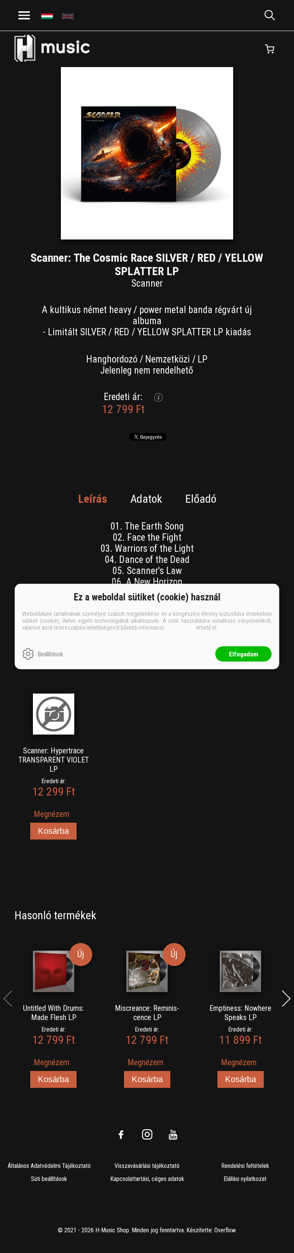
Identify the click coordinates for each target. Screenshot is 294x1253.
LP (202, 359)
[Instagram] (147, 1134)
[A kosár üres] (269, 49)
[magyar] (48, 15)
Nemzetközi (167, 359)
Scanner (147, 283)
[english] (68, 15)
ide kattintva (180, 627)
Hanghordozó (111, 359)
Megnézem (51, 814)
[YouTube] (173, 1134)
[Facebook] (121, 1134)
